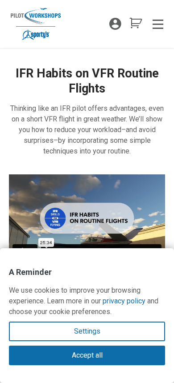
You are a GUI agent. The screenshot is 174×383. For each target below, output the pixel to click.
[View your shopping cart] (135, 25)
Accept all (87, 355)
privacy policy (124, 301)
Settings (87, 331)
